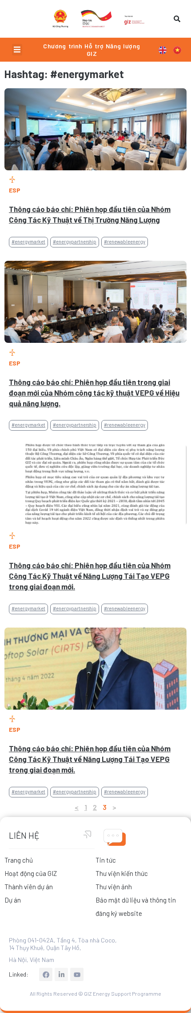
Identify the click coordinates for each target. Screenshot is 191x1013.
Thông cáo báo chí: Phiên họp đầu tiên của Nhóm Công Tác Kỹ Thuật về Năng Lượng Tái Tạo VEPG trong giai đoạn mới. (90, 576)
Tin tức (106, 860)
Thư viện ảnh (114, 887)
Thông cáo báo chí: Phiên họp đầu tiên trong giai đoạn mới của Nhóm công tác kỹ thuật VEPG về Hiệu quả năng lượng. (94, 392)
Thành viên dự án (28, 887)
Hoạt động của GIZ (30, 873)
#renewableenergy (124, 241)
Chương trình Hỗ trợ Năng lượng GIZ (91, 49)
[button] (17, 49)
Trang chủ (18, 860)
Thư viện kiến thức (122, 873)
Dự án (12, 900)
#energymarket (28, 241)
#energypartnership (74, 241)
